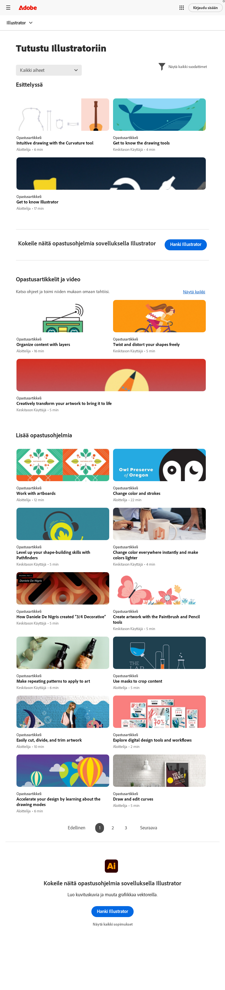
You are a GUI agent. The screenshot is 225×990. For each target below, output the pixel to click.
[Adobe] (27, 7)
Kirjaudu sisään (205, 7)
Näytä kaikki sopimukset (113, 924)
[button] (181, 7)
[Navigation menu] (8, 7)
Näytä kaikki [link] (194, 291)
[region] (62, 125)
